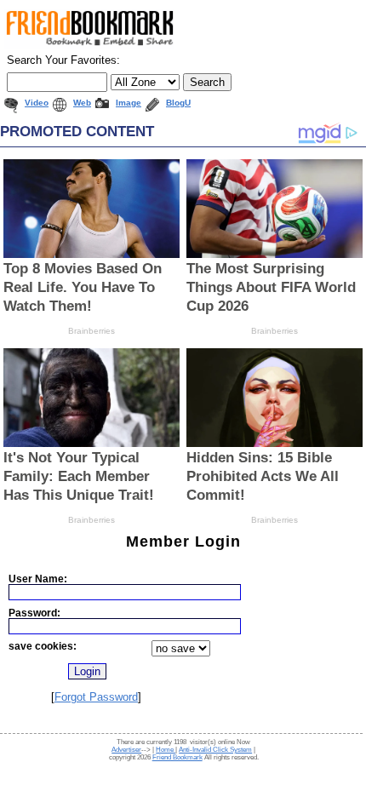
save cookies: (43, 645)
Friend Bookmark (177, 757)
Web (82, 102)
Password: (34, 612)
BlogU (178, 102)
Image (128, 102)
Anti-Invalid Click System (215, 750)
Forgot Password (96, 697)
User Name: (38, 578)
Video (37, 102)
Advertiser (126, 750)
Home (165, 750)
